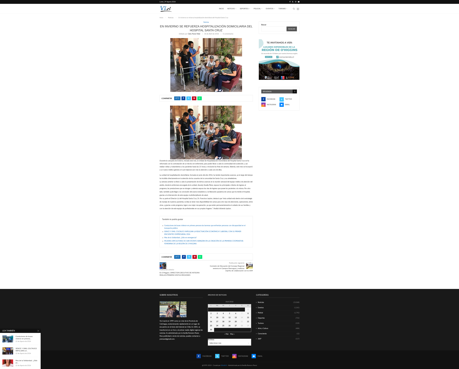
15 (248, 317)
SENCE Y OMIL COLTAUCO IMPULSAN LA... (26, 349)
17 (217, 322)
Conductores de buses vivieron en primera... (24, 337)
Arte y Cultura (278, 328)
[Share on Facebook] (183, 98)
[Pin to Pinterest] (194, 98)
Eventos (269, 9)
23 (211, 326)
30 (211, 330)
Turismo (282, 9)
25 (223, 326)
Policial (257, 9)
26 (229, 326)
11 (223, 317)
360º (278, 339)
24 (217, 326)
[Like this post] (178, 98)
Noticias (231, 9)
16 (211, 322)
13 (236, 317)
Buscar (263, 25)
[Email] (298, 2)
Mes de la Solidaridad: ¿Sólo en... (26, 362)
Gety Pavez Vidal (194, 34)
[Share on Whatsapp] (199, 98)
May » (232, 334)
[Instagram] (295, 2)
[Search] (294, 9)
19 (229, 322)
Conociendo (278, 334)
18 (223, 322)
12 (229, 317)
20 (236, 322)
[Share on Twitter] (188, 98)
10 (217, 317)
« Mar (226, 334)
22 (248, 322)
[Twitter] (292, 2)
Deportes (244, 9)
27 (236, 326)
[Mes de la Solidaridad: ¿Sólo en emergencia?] (7, 363)
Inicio (221, 9)
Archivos (211, 340)
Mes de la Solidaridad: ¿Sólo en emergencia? (180, 238)
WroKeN (224, 365)
